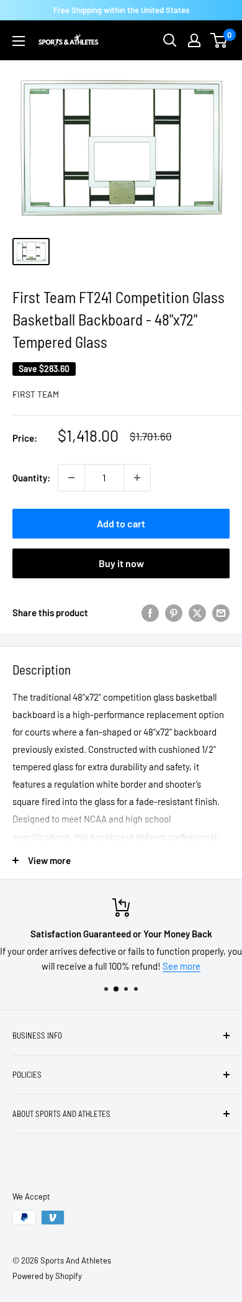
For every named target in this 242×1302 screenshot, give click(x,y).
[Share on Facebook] (150, 612)
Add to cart (121, 523)
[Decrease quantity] (71, 478)
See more (181, 966)
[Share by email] (221, 612)
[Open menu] (18, 41)
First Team (35, 394)
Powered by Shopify (47, 1276)
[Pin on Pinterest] (173, 612)
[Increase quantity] (137, 478)
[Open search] (170, 40)
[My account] (194, 40)
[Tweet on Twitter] (197, 612)
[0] (219, 40)
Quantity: (31, 477)
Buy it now (121, 563)
